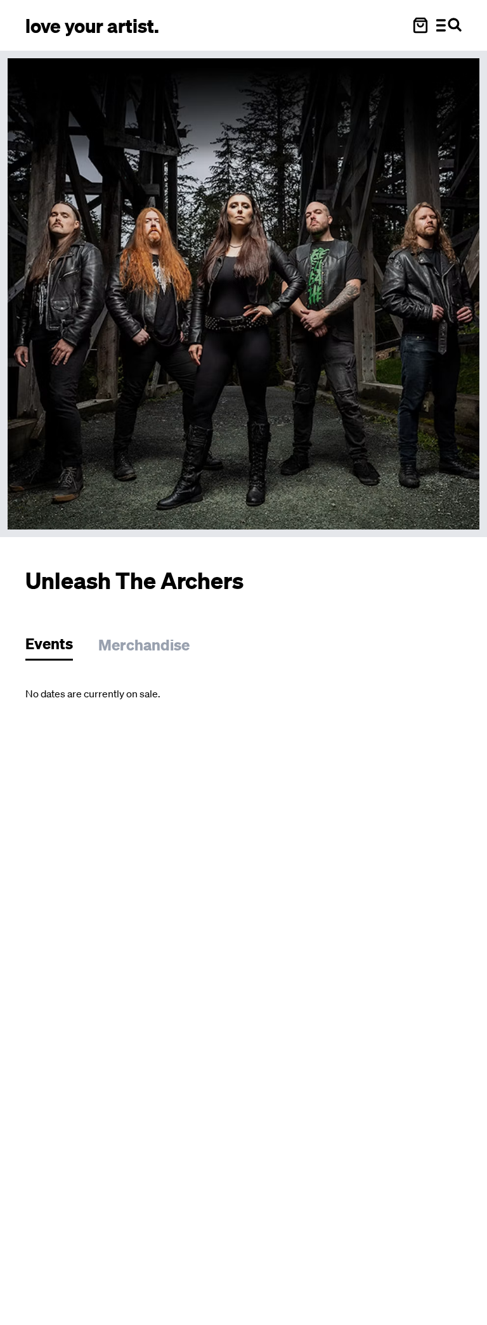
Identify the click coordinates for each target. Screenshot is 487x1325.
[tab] (55, 647)
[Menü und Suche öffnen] (449, 25)
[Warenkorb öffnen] (420, 25)
